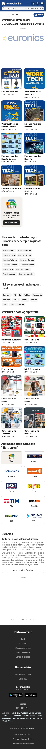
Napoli (9, 255)
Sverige (39, 718)
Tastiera (6, 300)
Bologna (10, 265)
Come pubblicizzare (23, 674)
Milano (24, 250)
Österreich (16, 713)
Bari (8, 269)
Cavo (5, 304)
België (31, 713)
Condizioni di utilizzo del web (23, 739)
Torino (24, 255)
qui (35, 562)
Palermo (10, 260)
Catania (23, 269)
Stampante (37, 295)
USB (12, 304)
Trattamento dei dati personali (23, 744)
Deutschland (15, 715)
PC (14, 295)
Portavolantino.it (29, 728)
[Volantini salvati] (33, 4)
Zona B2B (23, 679)
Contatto (23, 643)
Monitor (24, 300)
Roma (9, 250)
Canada (38, 713)
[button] (38, 4)
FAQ (23, 639)
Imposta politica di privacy (23, 734)
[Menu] (42, 4)
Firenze (27, 265)
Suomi (32, 715)
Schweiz (5, 715)
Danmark (25, 715)
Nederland (24, 718)
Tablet (27, 295)
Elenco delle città (23, 652)
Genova (27, 260)
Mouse (34, 300)
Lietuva (16, 718)
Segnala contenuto (23, 648)
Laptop (16, 300)
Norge (32, 718)
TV (20, 295)
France (39, 715)
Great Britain (7, 718)
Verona (9, 274)
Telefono (7, 295)
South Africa (7, 721)
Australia (24, 713)
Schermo (20, 304)
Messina (26, 274)
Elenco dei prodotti (23, 657)
